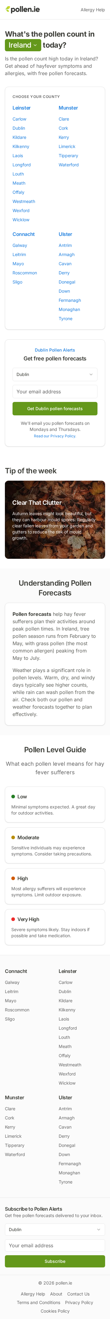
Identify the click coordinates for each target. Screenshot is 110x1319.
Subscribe (55, 1261)
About (56, 1293)
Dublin (19, 128)
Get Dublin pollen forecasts (55, 408)
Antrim (65, 245)
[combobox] (55, 374)
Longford (22, 164)
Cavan (65, 263)
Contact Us (78, 1293)
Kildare (19, 137)
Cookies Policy (55, 1311)
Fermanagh (70, 300)
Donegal (67, 281)
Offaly (18, 192)
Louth (18, 173)
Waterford (69, 164)
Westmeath (24, 201)
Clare (64, 118)
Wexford (21, 210)
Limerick (67, 146)
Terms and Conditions (38, 1302)
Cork (63, 128)
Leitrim (19, 254)
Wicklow (21, 219)
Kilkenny (21, 146)
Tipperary (68, 155)
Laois (18, 155)
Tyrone (65, 318)
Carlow (19, 118)
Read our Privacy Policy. (55, 436)
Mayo (18, 263)
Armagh (67, 254)
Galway (20, 245)
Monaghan (69, 309)
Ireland (20, 45)
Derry (64, 272)
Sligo (17, 281)
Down (64, 291)
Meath (19, 183)
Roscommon (25, 272)
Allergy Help (93, 9)
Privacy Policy (79, 1302)
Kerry (64, 137)
